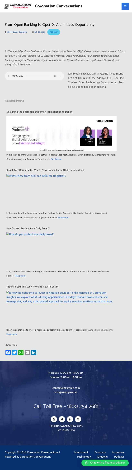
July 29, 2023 (40, 32)
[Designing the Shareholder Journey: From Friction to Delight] (61, 136)
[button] (105, 463)
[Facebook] (54, 419)
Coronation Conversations (58, 6)
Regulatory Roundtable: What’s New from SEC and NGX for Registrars (45, 170)
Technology (84, 457)
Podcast (54, 32)
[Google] (78, 419)
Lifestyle (102, 457)
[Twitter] (62, 419)
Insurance (118, 452)
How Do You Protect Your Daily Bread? (28, 228)
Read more (56, 159)
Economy (100, 452)
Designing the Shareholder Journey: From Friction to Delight (39, 112)
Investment (81, 452)
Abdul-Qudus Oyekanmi (17, 32)
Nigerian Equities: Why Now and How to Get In (32, 287)
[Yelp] (70, 419)
